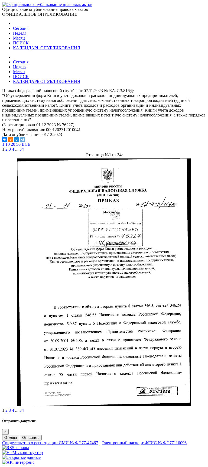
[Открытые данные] (21, 457)
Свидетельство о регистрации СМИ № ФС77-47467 (50, 442)
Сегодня (20, 28)
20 (13, 144)
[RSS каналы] (15, 447)
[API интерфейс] (18, 462)
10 (7, 144)
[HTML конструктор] (22, 452)
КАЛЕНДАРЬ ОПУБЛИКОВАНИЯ (46, 48)
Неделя (19, 33)
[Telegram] (22, 139)
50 (18, 144)
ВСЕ (26, 144)
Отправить (31, 438)
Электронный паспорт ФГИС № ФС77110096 (144, 442)
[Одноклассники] (10, 139)
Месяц (19, 38)
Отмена (10, 438)
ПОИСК (21, 43)
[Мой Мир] (16, 139)
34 (22, 149)
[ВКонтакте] (4, 139)
